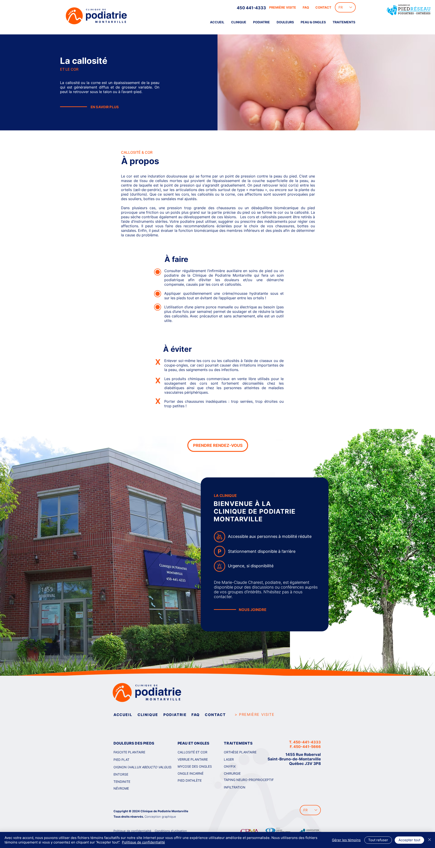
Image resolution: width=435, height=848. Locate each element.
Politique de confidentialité (143, 842)
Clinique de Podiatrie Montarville (164, 811)
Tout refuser (378, 840)
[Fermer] (429, 840)
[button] (285, 22)
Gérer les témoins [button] (346, 840)
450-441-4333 (307, 742)
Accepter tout (409, 840)
